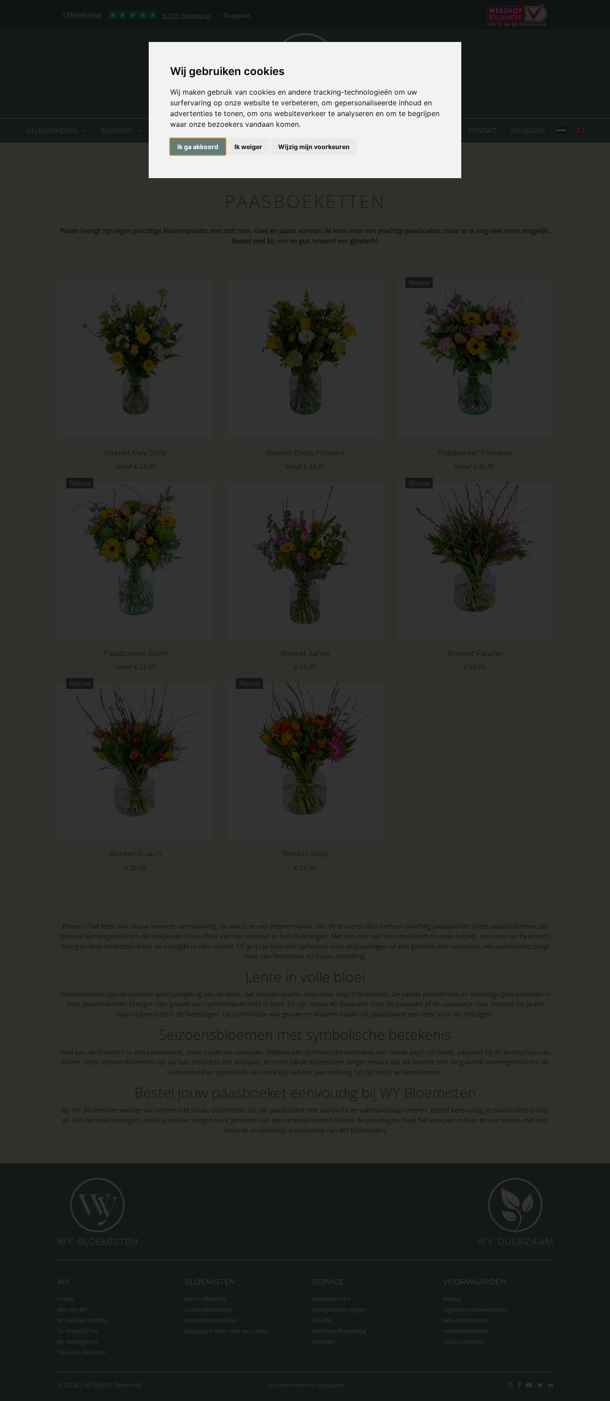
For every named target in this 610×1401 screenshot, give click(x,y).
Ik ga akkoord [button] (197, 146)
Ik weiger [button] (248, 146)
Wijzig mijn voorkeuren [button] (314, 146)
